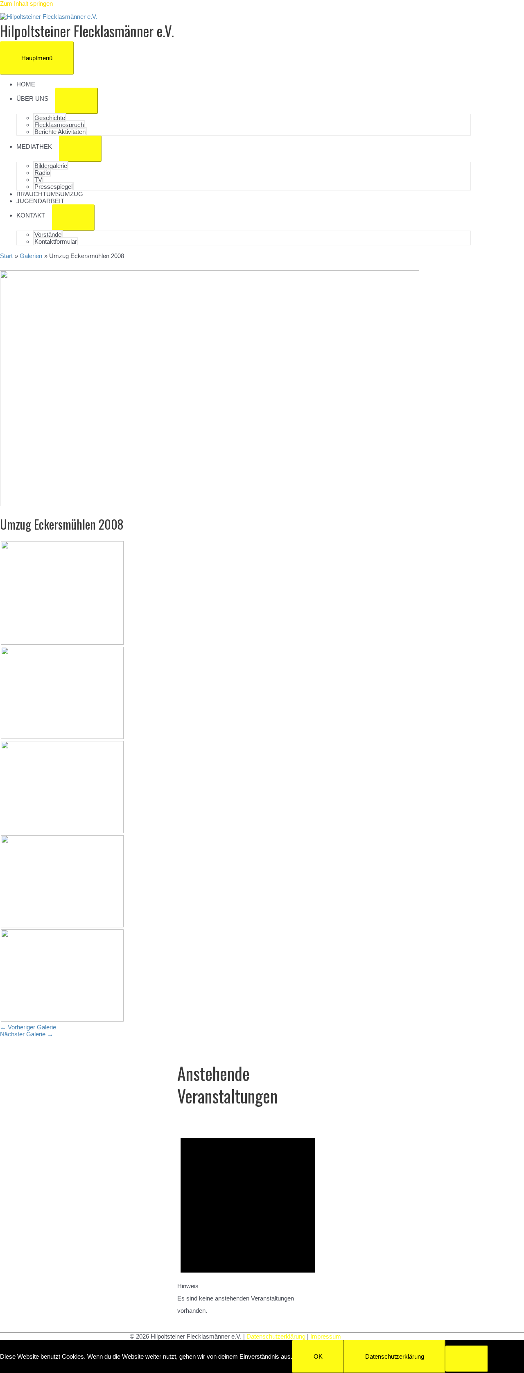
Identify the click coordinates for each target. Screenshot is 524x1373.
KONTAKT (30, 215)
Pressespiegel (53, 186)
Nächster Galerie (26, 1034)
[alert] (247, 1219)
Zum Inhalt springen (26, 3)
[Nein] (466, 1359)
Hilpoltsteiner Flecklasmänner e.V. (87, 30)
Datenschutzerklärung (275, 1336)
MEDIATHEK (34, 146)
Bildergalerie (50, 165)
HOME (25, 84)
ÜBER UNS (32, 98)
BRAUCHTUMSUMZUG (49, 193)
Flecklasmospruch (59, 124)
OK (318, 1356)
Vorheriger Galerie (28, 1027)
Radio (42, 172)
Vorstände (47, 234)
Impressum (325, 1336)
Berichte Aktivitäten (60, 131)
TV (38, 179)
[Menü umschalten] (76, 101)
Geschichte (49, 117)
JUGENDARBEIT (40, 200)
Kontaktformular (55, 241)
